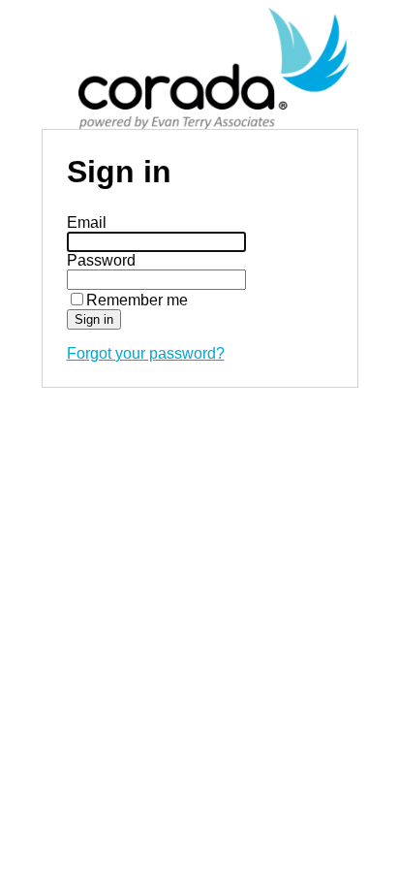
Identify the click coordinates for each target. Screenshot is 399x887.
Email (87, 222)
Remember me (137, 300)
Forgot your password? (146, 353)
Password (101, 260)
